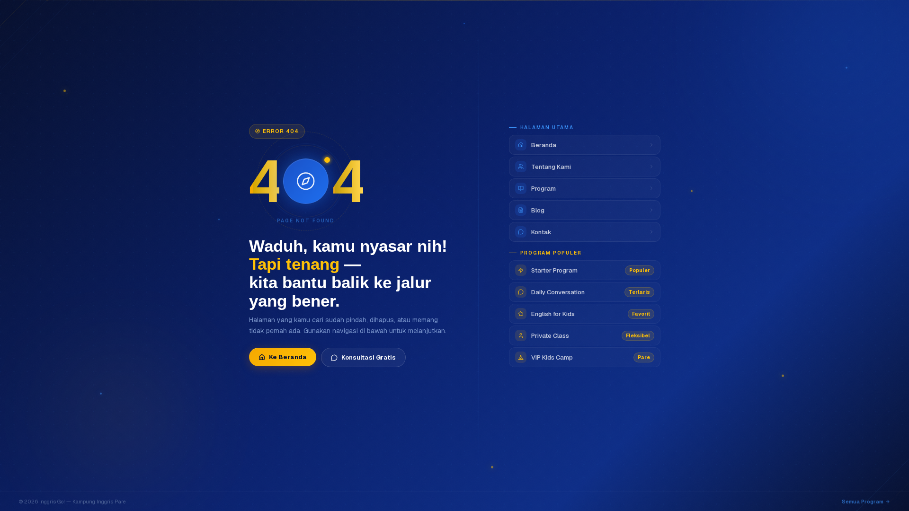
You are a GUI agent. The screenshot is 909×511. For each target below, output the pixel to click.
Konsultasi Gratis (368, 357)
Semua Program (862, 501)
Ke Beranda (288, 357)
